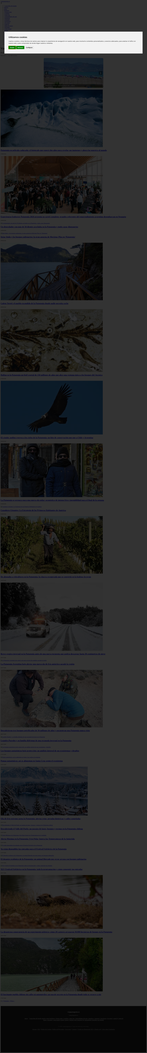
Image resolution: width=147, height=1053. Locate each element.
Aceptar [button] (12, 47)
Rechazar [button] (20, 47)
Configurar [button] (29, 47)
